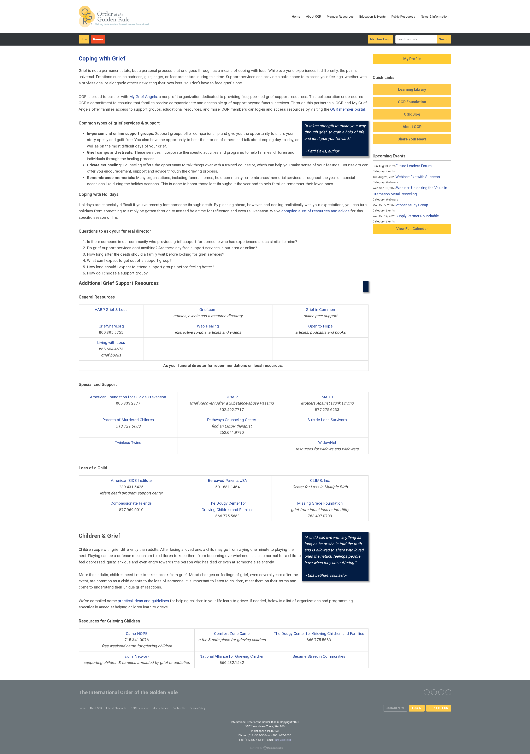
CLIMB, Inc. (320, 480)
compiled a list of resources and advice (315, 211)
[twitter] (434, 692)
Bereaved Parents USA (227, 480)
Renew (98, 39)
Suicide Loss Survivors (327, 419)
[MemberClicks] (114, 16)
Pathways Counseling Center (231, 419)
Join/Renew (395, 708)
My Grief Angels (143, 96)
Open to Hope (320, 326)
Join (84, 39)
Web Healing (208, 326)
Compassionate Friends (131, 503)
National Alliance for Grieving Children (231, 656)
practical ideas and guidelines (143, 600)
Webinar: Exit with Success (417, 177)
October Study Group (411, 205)
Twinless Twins (128, 442)
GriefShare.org (111, 326)
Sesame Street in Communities (319, 656)
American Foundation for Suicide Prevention (128, 397)
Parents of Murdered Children (128, 419)
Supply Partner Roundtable (417, 216)
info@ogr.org (283, 739)
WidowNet (327, 442)
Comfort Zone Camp (232, 633)
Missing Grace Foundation (320, 503)
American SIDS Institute (131, 480)
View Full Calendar (412, 228)
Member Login (380, 39)
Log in (416, 708)
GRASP (231, 397)
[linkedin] (448, 692)
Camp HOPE (136, 633)
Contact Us (438, 708)
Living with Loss (111, 342)
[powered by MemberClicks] (265, 748)
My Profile (412, 59)
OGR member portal (347, 109)
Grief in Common (320, 309)
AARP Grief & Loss (111, 309)
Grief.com (207, 309)
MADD (327, 397)
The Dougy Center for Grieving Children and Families (319, 633)
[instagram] (441, 692)
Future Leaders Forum (414, 166)
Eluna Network (136, 656)
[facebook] (427, 692)
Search (444, 39)
